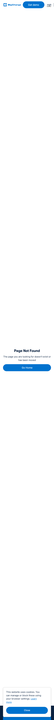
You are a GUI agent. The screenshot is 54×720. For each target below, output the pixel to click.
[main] (13, 5)
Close (27, 710)
